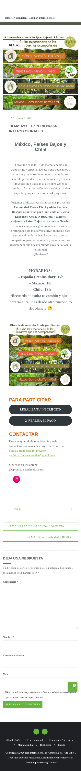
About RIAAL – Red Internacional (24, 739)
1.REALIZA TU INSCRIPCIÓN (41, 409)
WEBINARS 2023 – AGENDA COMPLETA (37, 526)
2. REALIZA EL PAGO (40, 420)
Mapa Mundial (26, 744)
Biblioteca (45, 744)
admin (17, 509)
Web (5, 673)
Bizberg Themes (48, 762)
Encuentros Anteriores (61, 739)
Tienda (61, 744)
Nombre (8, 637)
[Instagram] (16, 479)
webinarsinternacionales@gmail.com (32, 455)
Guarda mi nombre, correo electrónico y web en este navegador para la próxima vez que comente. (41, 695)
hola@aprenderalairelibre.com (27, 450)
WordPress (65, 757)
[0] (72, 687)
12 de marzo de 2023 (20, 118)
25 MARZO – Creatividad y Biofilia (49, 537)
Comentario (10, 581)
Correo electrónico (14, 655)
